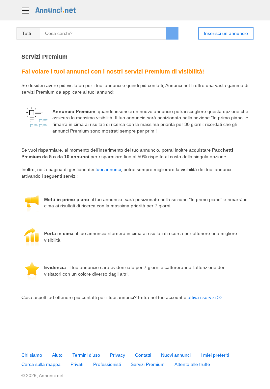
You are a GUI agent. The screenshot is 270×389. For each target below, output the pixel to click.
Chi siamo (31, 355)
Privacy (117, 355)
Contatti (143, 355)
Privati (76, 364)
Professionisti (107, 364)
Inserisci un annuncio (226, 33)
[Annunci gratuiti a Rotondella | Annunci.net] (55, 9)
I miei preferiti (215, 355)
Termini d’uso (86, 355)
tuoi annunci (108, 169)
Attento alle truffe (192, 364)
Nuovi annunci (176, 355)
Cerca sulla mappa (41, 364)
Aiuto (57, 355)
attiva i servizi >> (205, 297)
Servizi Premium (148, 364)
